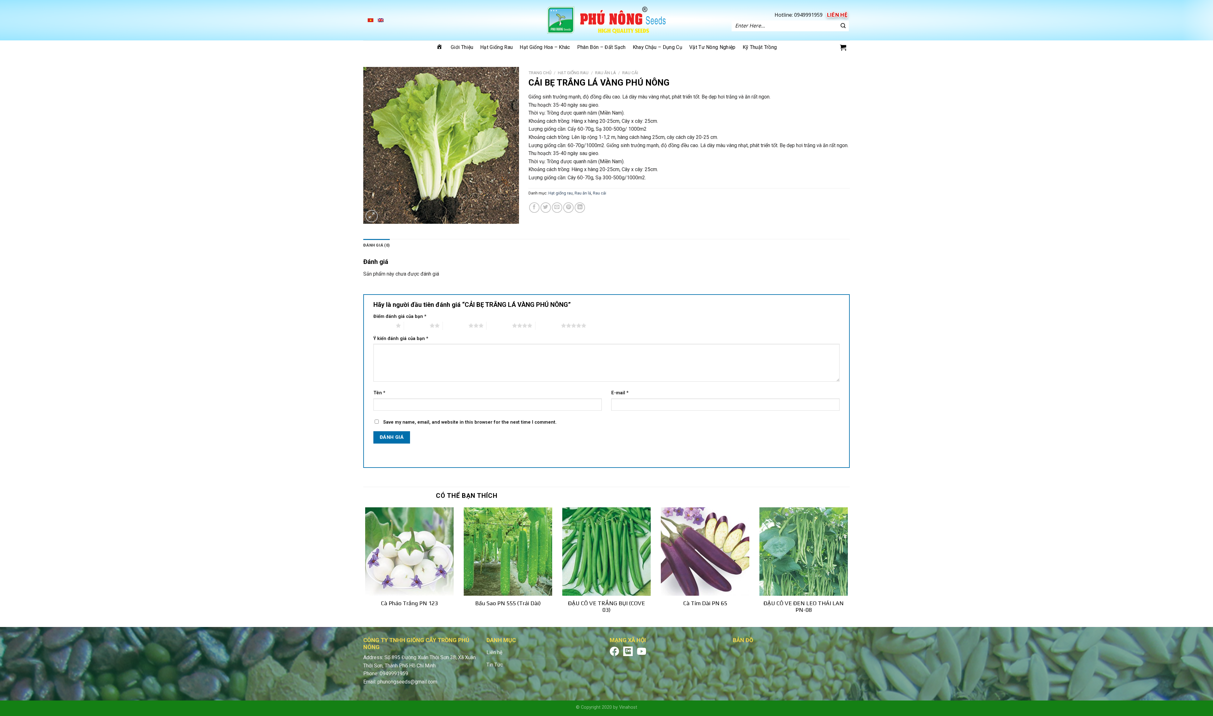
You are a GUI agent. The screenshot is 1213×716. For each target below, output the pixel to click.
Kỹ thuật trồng (760, 47)
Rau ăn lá (583, 193)
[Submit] (843, 26)
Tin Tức (494, 665)
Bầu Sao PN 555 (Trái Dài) (508, 603)
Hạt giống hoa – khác (545, 47)
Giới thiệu (462, 47)
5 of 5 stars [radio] (548, 325)
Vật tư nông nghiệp (712, 47)
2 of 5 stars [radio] (417, 325)
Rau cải (630, 72)
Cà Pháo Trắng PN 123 (409, 603)
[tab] (376, 245)
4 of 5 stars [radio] (499, 325)
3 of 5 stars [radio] (455, 325)
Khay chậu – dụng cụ (657, 47)
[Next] (849, 567)
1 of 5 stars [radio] (383, 325)
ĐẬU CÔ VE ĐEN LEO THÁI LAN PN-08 (803, 606)
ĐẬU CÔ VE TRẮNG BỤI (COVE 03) (606, 606)
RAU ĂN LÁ (605, 72)
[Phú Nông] (606, 20)
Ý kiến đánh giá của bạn (400, 338)
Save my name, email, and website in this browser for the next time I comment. (470, 422)
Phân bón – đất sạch (601, 47)
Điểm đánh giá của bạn (399, 316)
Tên (379, 393)
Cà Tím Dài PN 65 (705, 603)
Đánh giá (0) (376, 245)
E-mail (620, 393)
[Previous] (363, 567)
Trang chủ (540, 72)
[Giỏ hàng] (843, 47)
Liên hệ (837, 15)
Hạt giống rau (496, 47)
